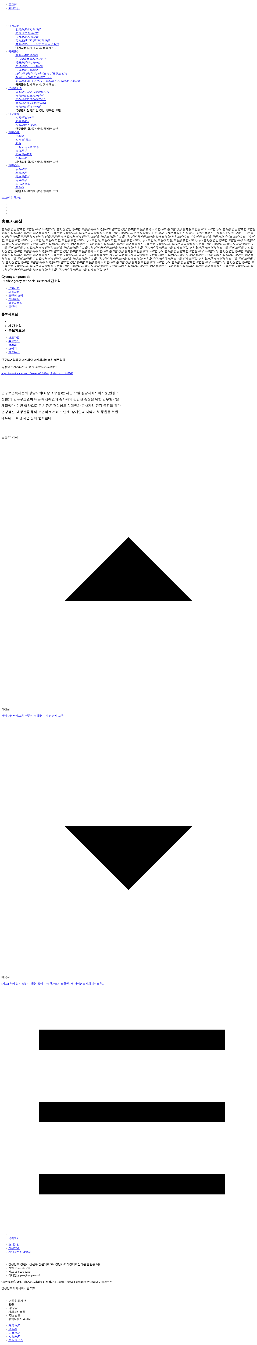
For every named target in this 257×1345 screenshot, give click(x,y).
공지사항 (14, 288)
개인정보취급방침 (19, 1251)
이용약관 (14, 1248)
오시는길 (14, 1244)
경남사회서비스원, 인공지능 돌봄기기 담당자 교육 (32, 715)
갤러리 (12, 344)
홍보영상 (14, 341)
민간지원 (14, 25)
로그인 (12, 4)
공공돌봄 (14, 51)
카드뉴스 (14, 352)
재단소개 (14, 132)
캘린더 (12, 306)
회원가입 (14, 8)
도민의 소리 (15, 295)
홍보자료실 (15, 302)
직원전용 (14, 299)
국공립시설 (15, 88)
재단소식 (14, 165)
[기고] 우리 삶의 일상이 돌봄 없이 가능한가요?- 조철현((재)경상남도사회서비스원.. (52, 983)
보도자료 (14, 337)
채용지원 (14, 291)
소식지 (12, 348)
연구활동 (14, 113)
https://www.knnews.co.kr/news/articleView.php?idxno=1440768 (37, 373)
